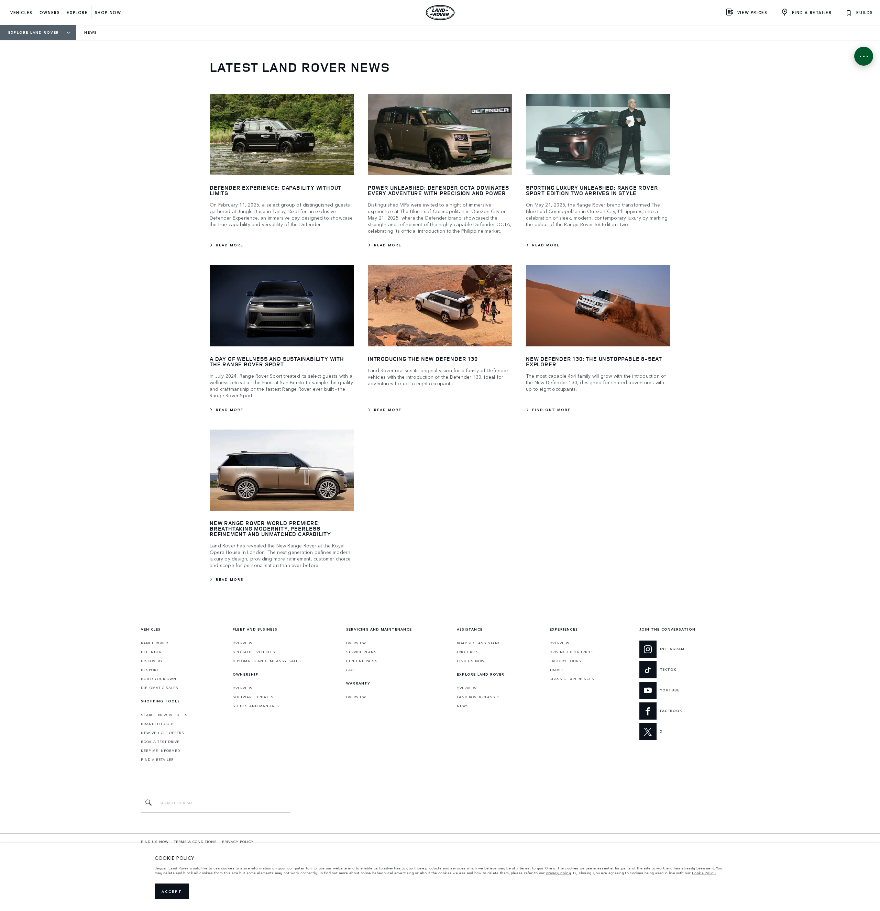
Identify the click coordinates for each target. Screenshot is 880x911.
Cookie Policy (704, 872)
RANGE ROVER (154, 643)
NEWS (463, 705)
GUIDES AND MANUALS (256, 705)
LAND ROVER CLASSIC (478, 697)
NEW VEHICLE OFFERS (162, 732)
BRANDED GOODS (158, 723)
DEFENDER (151, 651)
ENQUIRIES (468, 651)
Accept (172, 891)
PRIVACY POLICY (238, 841)
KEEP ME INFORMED (160, 750)
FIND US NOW (471, 660)
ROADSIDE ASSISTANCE (480, 643)
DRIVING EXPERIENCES (572, 651)
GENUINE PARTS (362, 660)
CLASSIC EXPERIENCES (572, 678)
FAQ (350, 669)
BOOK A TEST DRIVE (160, 741)
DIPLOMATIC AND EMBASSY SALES (267, 660)
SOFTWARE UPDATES (253, 697)
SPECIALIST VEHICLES (254, 651)
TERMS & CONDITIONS (195, 841)
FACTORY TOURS (565, 660)
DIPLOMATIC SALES (159, 687)
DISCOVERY (152, 660)
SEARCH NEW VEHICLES (164, 714)
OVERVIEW (243, 643)
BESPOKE (150, 669)
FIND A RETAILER (157, 759)
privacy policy (558, 872)
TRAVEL (557, 669)
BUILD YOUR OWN (158, 678)
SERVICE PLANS (361, 651)
